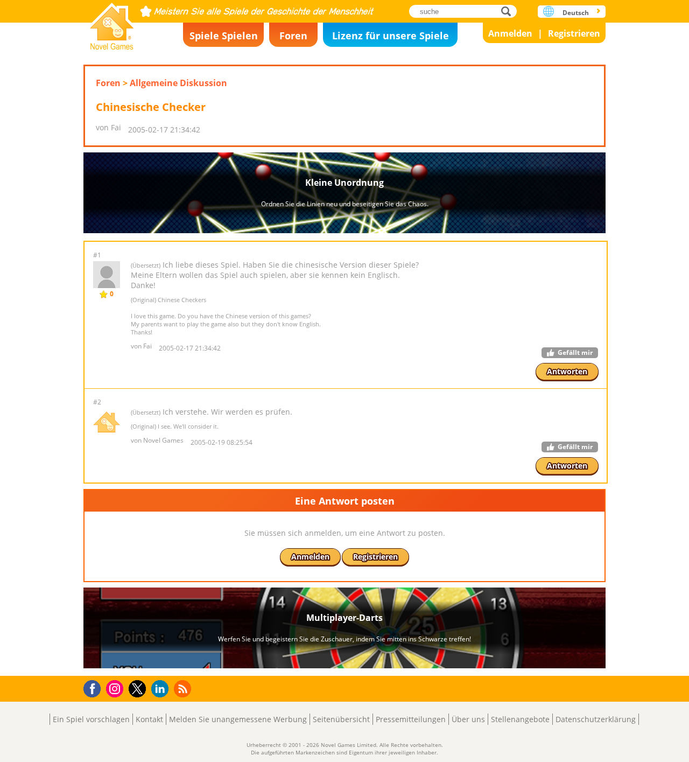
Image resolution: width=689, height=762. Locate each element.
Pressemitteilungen (411, 719)
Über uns (468, 719)
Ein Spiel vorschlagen (91, 719)
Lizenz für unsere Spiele (390, 35)
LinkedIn (161, 689)
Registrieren (574, 33)
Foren (293, 35)
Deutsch (576, 12)
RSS (183, 688)
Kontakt (149, 719)
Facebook (95, 687)
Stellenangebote (520, 719)
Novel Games (111, 23)
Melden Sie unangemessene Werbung (238, 719)
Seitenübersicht (341, 719)
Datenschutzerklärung (596, 719)
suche (509, 11)
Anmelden (510, 33)
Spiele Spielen (223, 35)
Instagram (116, 688)
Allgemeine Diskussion (178, 83)
